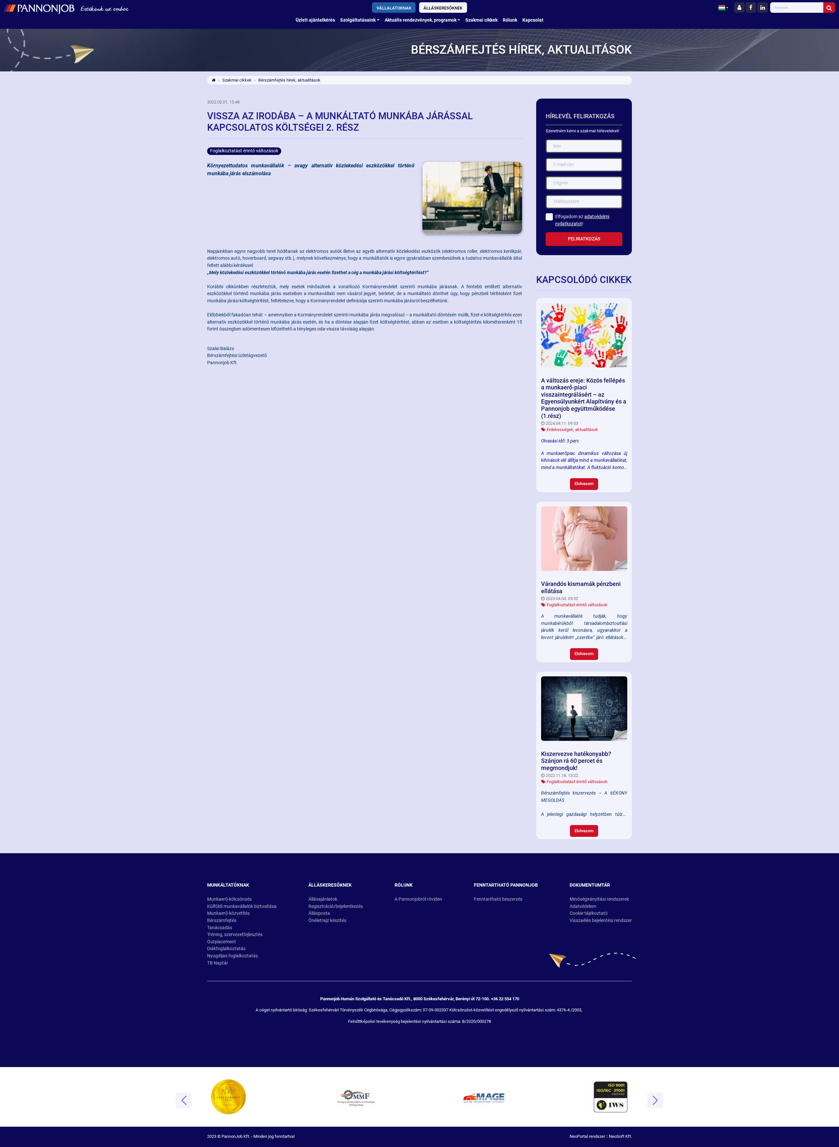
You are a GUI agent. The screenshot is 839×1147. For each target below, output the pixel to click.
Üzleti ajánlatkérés (315, 20)
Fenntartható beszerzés (498, 899)
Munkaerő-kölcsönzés (229, 899)
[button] (723, 7)
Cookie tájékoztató (589, 913)
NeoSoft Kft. (620, 1136)
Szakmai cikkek (481, 20)
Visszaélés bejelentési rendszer (601, 920)
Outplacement (221, 942)
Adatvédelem (583, 906)
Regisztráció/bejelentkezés (335, 906)
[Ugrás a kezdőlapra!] (141, 8)
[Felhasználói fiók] (739, 7)
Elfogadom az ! (582, 220)
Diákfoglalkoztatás (226, 948)
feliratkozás (584, 239)
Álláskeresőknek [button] (330, 885)
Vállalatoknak (394, 8)
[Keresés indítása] (829, 7)
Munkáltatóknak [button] (228, 885)
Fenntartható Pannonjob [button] (506, 885)
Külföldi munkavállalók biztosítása (242, 906)
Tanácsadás (219, 928)
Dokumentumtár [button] (590, 885)
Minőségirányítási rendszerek (599, 899)
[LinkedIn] (762, 7)
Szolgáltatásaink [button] (358, 20)
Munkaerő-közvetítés (228, 913)
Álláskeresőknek (442, 8)
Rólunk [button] (404, 885)
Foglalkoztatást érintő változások (577, 604)
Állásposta (319, 913)
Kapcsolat (532, 20)
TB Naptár (217, 963)
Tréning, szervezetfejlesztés (235, 934)
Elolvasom (584, 483)
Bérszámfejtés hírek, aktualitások (289, 80)
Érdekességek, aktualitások (572, 429)
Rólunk (510, 20)
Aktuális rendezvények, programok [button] (421, 20)
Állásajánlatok (322, 899)
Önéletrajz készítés (327, 920)
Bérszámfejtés (221, 920)
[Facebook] (751, 7)
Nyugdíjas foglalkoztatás (232, 956)
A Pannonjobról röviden (418, 899)
